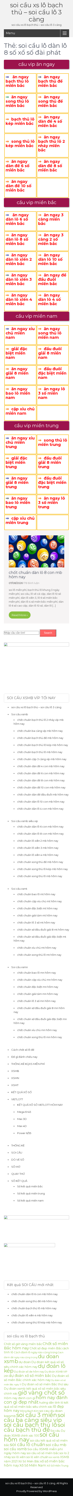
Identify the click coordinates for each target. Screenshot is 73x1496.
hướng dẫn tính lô (51, 1402)
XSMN (15, 1078)
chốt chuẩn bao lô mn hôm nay (36, 972)
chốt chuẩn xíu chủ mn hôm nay (37, 1030)
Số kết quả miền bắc (30, 1186)
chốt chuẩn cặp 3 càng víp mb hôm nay (41, 759)
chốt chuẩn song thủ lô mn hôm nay (39, 1037)
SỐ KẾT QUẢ (19, 1180)
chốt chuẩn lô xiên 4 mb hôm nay (37, 854)
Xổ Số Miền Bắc (29, 1461)
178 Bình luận (31, 583)
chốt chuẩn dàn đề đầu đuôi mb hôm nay (43, 794)
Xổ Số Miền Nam (32, 1465)
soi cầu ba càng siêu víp (34, 1417)
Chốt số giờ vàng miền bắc (23, 1344)
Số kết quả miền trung (31, 1193)
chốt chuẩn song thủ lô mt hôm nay (39, 954)
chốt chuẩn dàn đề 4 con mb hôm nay (40, 766)
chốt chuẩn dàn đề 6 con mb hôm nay (40, 773)
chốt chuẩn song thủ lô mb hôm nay (39, 876)
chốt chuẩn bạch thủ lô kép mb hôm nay (42, 745)
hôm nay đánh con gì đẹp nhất (36, 1400)
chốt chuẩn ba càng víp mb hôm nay (40, 730)
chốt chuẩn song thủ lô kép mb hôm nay (42, 869)
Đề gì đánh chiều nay (24, 1056)
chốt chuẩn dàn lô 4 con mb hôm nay (40, 808)
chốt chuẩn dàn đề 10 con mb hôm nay (41, 787)
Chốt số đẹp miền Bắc (46, 1348)
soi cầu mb (56, 1445)
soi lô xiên (18, 1457)
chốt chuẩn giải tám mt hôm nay (37, 915)
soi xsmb (54, 1457)
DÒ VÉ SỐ (17, 1159)
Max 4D (22, 1126)
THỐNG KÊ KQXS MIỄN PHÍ (28, 1063)
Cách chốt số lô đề (22, 1049)
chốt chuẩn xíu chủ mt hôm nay (36, 947)
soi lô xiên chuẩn (37, 1457)
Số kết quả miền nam (30, 1200)
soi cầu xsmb (15, 1449)
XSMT (14, 1085)
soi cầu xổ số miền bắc (43, 1453)
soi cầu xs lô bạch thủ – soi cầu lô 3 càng (36, 12)
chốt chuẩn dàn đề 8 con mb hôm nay (41, 780)
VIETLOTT (17, 1099)
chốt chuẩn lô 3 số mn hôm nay (36, 1001)
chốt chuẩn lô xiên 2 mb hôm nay (37, 840)
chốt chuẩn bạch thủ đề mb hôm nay (40, 737)
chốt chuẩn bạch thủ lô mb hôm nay (39, 752)
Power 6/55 (24, 1133)
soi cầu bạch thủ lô (30, 1424)
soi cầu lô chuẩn (27, 1444)
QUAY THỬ (18, 1173)
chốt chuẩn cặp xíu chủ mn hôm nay (39, 979)
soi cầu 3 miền (36, 1414)
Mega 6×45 (24, 1111)
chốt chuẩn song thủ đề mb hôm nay (40, 862)
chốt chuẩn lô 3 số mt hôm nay (36, 922)
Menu (10, 33)
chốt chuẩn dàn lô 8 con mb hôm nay (35, 574)
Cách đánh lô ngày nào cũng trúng (35, 1352)
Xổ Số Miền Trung (57, 1465)
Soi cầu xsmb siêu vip (24, 821)
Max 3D (22, 1118)
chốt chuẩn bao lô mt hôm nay (36, 894)
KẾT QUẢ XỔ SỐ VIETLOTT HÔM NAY (40, 1104)
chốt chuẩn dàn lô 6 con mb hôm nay (40, 826)
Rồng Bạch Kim (29, 1410)
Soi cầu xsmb (19, 714)
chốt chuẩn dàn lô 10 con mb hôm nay (40, 801)
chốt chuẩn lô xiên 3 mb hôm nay (37, 847)
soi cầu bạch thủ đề (34, 1427)
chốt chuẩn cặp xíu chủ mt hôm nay (39, 901)
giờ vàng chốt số (41, 1392)
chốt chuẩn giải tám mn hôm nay (37, 993)
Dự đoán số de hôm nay (29, 1371)
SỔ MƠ (15, 1166)
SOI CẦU (16, 1152)
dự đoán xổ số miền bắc (30, 1375)
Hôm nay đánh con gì (19, 1398)
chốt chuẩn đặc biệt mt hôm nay (37, 908)
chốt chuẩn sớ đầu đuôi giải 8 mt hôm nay (43, 929)
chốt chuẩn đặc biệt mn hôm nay (37, 986)
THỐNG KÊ (18, 1145)
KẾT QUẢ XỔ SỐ (21, 1092)
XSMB (15, 1071)
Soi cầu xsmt (19, 888)
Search (48, 632)
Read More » (20, 615)
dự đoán (25, 1362)
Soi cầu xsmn (19, 967)
